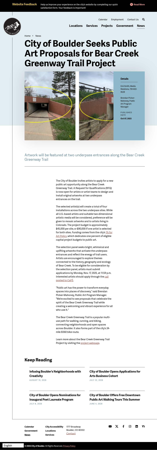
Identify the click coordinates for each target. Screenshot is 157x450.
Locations (76, 26)
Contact (71, 433)
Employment (117, 19)
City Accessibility (54, 426)
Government (124, 26)
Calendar (102, 19)
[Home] (12, 26)
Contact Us (133, 19)
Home (28, 35)
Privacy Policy (69, 445)
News (141, 26)
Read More (139, 4)
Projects (107, 26)
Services (92, 26)
